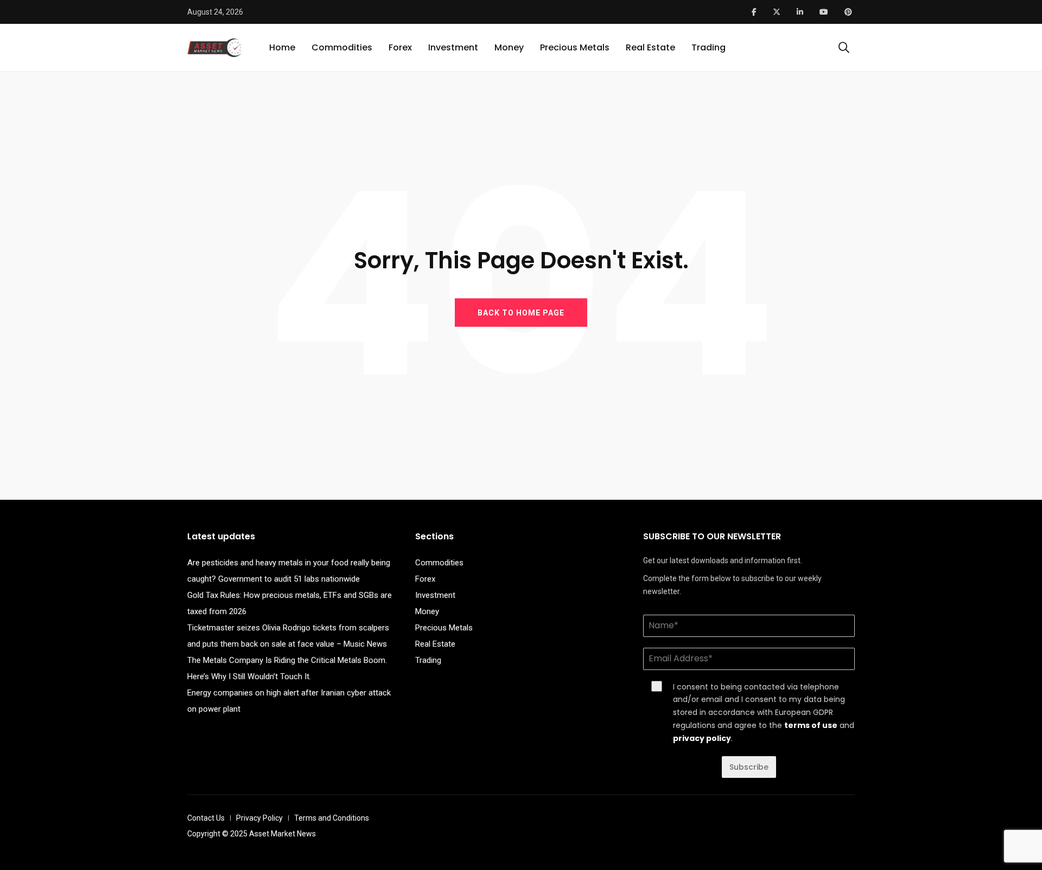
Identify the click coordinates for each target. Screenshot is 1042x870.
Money (509, 47)
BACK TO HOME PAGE (521, 312)
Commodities (342, 47)
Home (282, 47)
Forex (400, 47)
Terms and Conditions (331, 818)
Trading (708, 47)
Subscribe (748, 767)
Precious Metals (574, 47)
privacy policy (702, 738)
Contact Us (206, 818)
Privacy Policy (259, 818)
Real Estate (650, 47)
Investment (453, 47)
